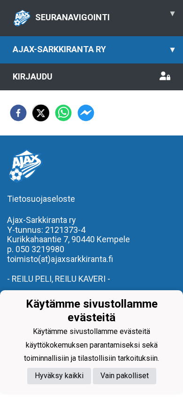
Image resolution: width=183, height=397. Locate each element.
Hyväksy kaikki (59, 375)
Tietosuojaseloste (41, 199)
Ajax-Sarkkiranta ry (94, 49)
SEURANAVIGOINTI (105, 15)
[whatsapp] (63, 112)
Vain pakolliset (124, 375)
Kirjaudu (33, 76)
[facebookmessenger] (85, 112)
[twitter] (40, 112)
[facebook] (18, 112)
